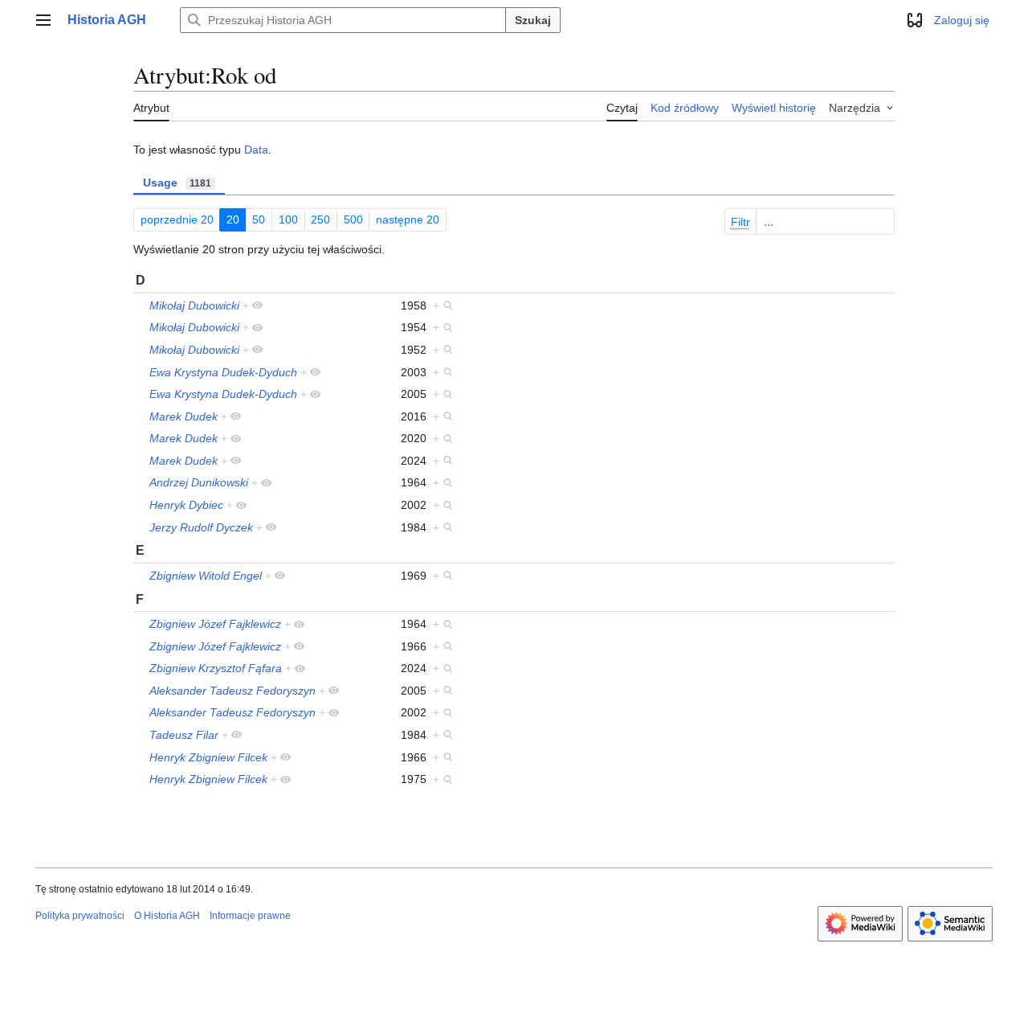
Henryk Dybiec (186, 504)
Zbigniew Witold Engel (205, 575)
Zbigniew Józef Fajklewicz (215, 623)
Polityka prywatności (79, 915)
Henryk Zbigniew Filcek (208, 757)
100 (288, 219)
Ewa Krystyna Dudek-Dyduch (223, 372)
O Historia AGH (167, 915)
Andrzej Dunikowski (198, 482)
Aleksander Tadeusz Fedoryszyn (232, 690)
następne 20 (407, 219)
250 (320, 219)
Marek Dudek (183, 416)
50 (258, 219)
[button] (43, 20)
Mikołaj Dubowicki (194, 305)
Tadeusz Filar (183, 734)
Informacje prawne (250, 915)
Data (256, 149)
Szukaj (533, 20)
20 (232, 219)
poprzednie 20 (177, 219)
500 (353, 219)
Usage (177, 182)
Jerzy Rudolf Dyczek (201, 527)
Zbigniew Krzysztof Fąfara (215, 668)
